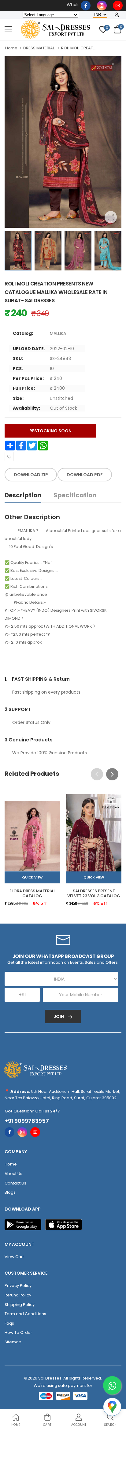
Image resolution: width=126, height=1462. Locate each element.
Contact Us (15, 1183)
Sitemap (13, 1342)
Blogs (10, 1192)
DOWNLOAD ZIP (31, 475)
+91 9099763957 (27, 1121)
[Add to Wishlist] (9, 456)
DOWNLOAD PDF (85, 475)
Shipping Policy (20, 1304)
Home (11, 48)
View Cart (14, 1257)
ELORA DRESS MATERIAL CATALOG (32, 893)
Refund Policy (18, 1295)
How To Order (18, 1332)
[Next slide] (112, 774)
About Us (13, 1174)
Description (23, 495)
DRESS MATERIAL (39, 48)
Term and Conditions (25, 1314)
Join (59, 1016)
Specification (75, 495)
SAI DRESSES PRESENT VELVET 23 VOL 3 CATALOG (93, 893)
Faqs (9, 1323)
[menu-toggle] (8, 29)
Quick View (32, 877)
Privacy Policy (18, 1285)
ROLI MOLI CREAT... (78, 48)
